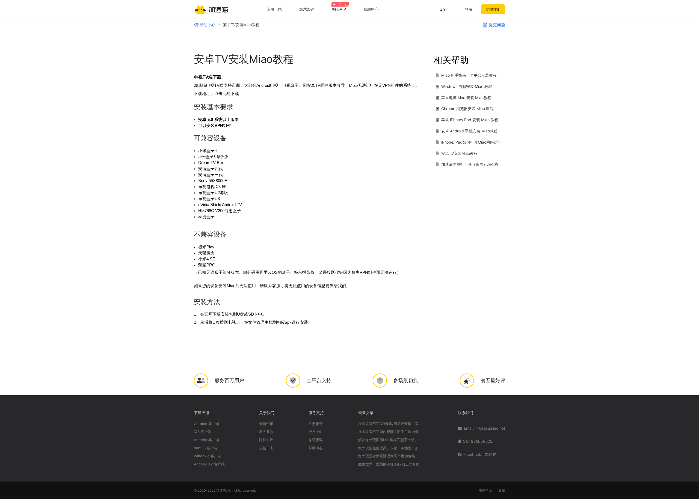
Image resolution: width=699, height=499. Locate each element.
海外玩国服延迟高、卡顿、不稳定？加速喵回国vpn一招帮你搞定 (391, 448)
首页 (502, 491)
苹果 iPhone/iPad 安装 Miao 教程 (469, 119)
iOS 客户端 (202, 432)
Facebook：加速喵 (479, 454)
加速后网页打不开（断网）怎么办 (470, 164)
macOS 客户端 (205, 448)
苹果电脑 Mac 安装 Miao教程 (466, 97)
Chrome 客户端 (206, 424)
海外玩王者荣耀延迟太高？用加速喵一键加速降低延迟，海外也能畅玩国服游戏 (391, 456)
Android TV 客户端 (209, 464)
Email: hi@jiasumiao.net (484, 428)
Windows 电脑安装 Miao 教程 (466, 86)
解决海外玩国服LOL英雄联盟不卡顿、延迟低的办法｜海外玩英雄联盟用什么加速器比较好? (391, 440)
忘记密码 (316, 440)
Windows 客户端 (207, 456)
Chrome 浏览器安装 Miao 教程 (467, 108)
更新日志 (266, 448)
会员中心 (316, 432)
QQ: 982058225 (477, 441)
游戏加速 (307, 9)
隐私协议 (266, 440)
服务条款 (266, 432)
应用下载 (274, 9)
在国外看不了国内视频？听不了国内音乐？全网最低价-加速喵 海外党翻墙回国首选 (391, 432)
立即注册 (493, 9)
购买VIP (339, 9)
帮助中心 (371, 9)
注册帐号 (316, 424)
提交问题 (497, 24)
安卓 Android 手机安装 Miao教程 (469, 131)
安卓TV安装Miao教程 (459, 153)
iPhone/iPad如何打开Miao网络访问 (471, 142)
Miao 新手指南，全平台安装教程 (469, 75)
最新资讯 (266, 424)
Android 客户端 (206, 440)
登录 (468, 9)
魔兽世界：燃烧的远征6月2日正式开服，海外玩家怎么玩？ (391, 464)
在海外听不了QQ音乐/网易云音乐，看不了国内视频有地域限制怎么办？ (391, 424)
